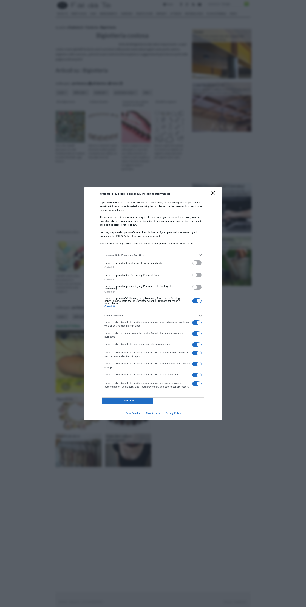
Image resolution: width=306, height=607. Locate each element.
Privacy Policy (173, 413)
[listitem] (153, 255)
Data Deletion (133, 413)
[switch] (197, 262)
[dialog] (153, 303)
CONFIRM (127, 400)
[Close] (214, 194)
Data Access (153, 413)
